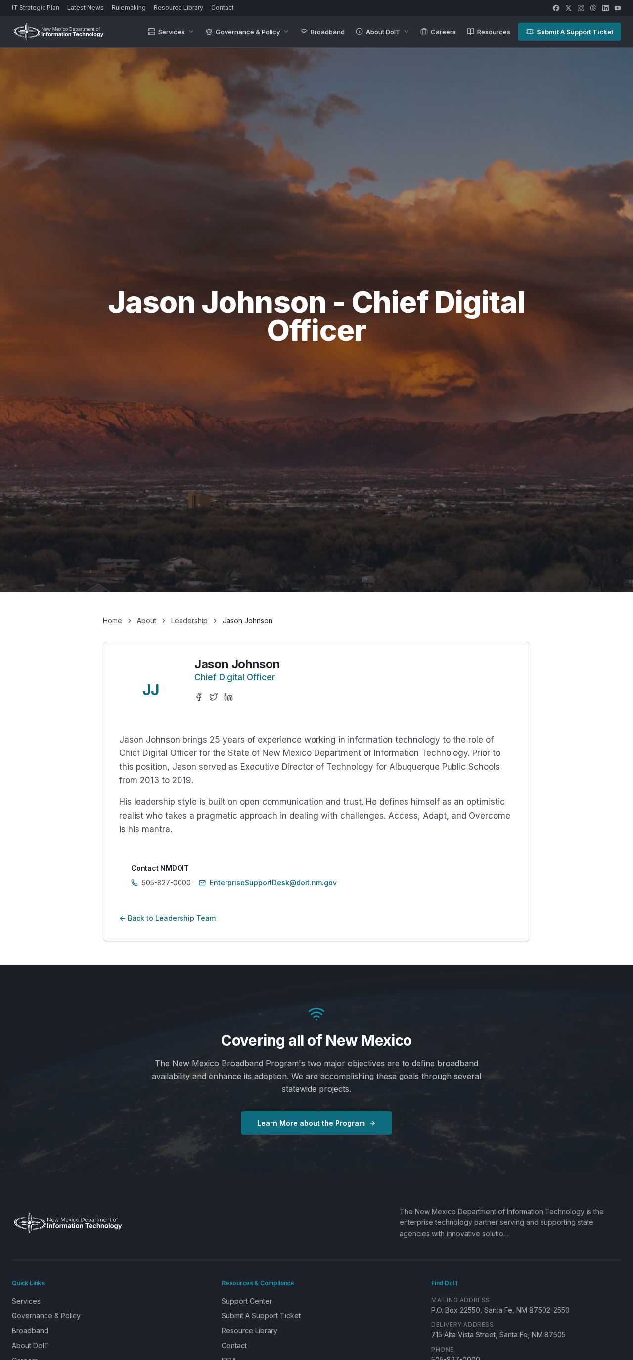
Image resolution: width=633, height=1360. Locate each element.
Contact (222, 7)
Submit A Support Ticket (575, 32)
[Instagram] (581, 8)
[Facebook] (556, 8)
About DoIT (383, 32)
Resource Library (178, 7)
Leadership (189, 620)
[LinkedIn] (605, 8)
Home (112, 620)
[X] (568, 8)
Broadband (328, 32)
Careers (443, 32)
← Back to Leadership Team (167, 918)
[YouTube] (618, 8)
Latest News (85, 7)
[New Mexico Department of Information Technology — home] (58, 32)
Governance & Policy (248, 32)
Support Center (247, 1301)
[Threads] (593, 8)
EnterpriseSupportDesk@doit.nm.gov (273, 882)
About (146, 620)
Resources (493, 32)
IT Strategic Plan (35, 7)
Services (171, 32)
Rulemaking (129, 7)
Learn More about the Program (311, 1123)
